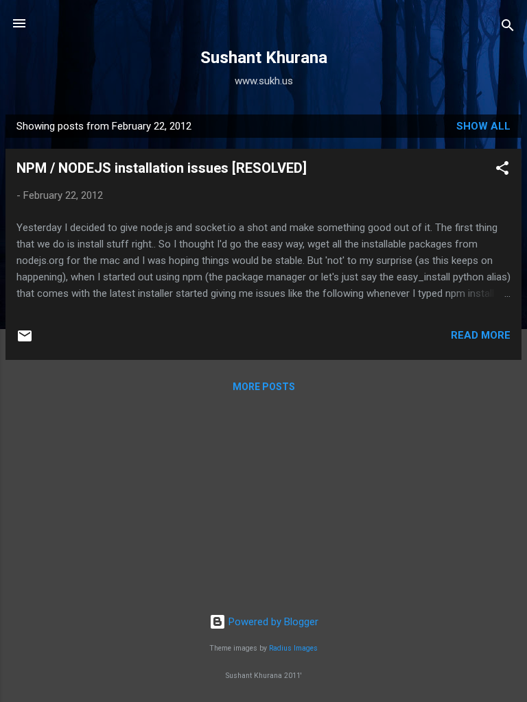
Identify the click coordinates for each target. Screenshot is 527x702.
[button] (502, 170)
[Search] (508, 28)
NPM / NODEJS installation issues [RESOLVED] (161, 168)
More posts (264, 386)
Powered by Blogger (272, 622)
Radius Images (293, 648)
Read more (481, 335)
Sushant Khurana (263, 57)
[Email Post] (24, 341)
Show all (483, 126)
